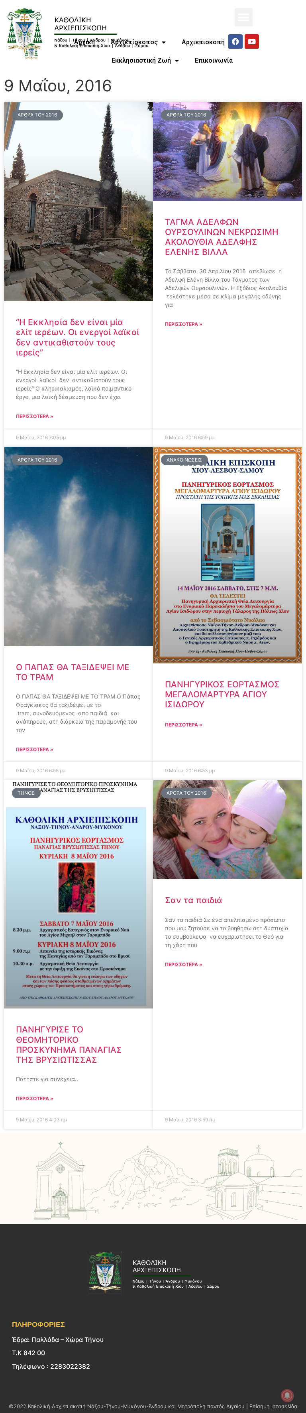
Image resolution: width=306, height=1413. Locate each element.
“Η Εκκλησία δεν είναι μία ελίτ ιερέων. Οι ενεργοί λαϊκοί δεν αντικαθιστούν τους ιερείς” (77, 337)
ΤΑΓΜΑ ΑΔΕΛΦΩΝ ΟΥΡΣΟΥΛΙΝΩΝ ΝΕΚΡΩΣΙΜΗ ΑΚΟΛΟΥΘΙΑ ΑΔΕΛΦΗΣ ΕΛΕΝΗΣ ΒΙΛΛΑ (222, 237)
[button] (244, 17)
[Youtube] (252, 41)
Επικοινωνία (214, 60)
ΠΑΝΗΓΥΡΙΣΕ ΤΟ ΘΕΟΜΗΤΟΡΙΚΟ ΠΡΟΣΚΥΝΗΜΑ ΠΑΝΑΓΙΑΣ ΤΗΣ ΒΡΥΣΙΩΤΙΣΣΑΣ (69, 1044)
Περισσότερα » (34, 416)
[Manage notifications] (287, 1395)
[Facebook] (235, 41)
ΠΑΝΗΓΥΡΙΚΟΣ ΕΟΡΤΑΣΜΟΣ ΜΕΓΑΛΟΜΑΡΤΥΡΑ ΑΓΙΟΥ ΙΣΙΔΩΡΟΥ (222, 694)
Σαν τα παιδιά (193, 900)
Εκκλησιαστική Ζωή (141, 60)
